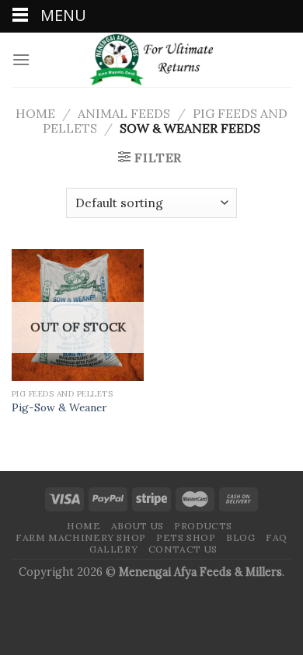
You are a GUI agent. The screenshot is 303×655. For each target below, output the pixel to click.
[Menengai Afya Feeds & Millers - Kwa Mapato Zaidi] (151, 60)
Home (35, 113)
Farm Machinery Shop (81, 537)
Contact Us (183, 549)
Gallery (113, 549)
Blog (240, 537)
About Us (137, 526)
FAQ (276, 537)
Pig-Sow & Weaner (59, 407)
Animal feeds (124, 113)
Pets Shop (186, 537)
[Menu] (21, 59)
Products (203, 526)
